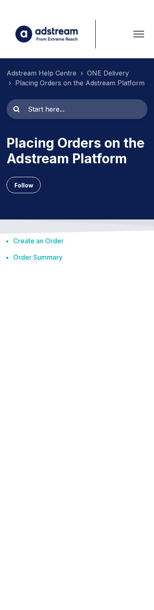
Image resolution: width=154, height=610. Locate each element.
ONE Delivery (108, 73)
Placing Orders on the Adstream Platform (80, 83)
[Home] (51, 34)
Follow (23, 185)
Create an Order (38, 241)
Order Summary (37, 257)
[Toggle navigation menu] (138, 34)
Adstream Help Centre (41, 73)
